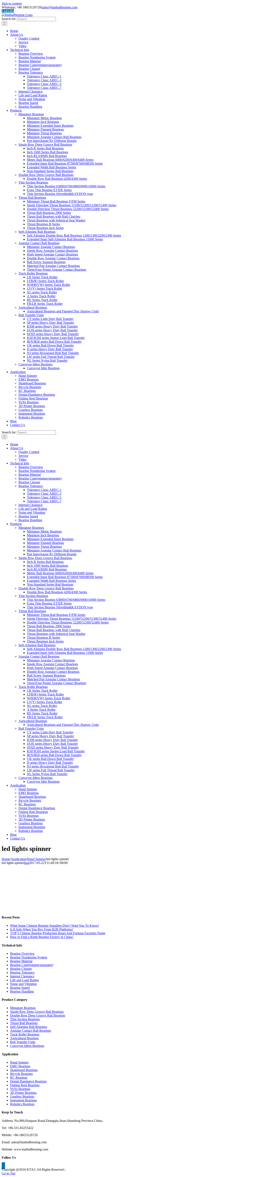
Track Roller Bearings (24, 1034)
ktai (26, 863)
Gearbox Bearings (22, 1096)
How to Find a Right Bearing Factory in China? (42, 937)
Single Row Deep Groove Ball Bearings (37, 1011)
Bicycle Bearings (21, 1074)
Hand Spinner (19, 1062)
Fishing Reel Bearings (25, 1085)
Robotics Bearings (22, 1104)
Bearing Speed (20, 987)
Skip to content (12, 3)
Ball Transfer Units (22, 1042)
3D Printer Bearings (23, 1092)
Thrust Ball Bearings (24, 1023)
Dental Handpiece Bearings (28, 1081)
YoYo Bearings (20, 1089)
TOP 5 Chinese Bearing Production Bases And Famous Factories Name (57, 933)
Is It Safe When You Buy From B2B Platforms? (41, 929)
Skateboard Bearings (24, 1070)
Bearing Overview (22, 953)
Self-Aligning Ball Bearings (28, 1027)
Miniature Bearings (23, 1008)
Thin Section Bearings (25, 1019)
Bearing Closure (21, 968)
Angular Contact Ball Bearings (30, 1030)
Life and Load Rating (24, 980)
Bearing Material (21, 961)
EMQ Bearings (20, 1066)
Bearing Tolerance (22, 972)
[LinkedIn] (3, 1165)
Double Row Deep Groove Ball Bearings (37, 1015)
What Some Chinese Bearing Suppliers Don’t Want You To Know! (54, 925)
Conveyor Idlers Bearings (27, 1046)
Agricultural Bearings (24, 1038)
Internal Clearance (22, 976)
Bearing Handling (22, 991)
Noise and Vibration (23, 984)
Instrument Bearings (23, 1100)
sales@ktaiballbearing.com (59, 7)
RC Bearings (18, 1077)
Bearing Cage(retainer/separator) (31, 965)
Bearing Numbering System (28, 957)
